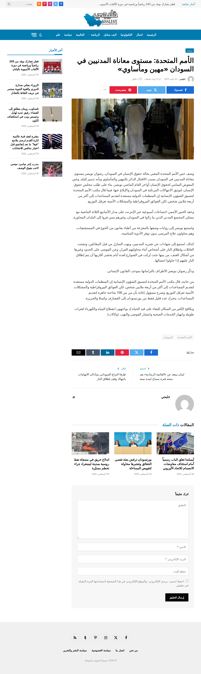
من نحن (133, 650)
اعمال (139, 34)
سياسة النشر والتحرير (75, 650)
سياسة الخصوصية (101, 650)
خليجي (182, 78)
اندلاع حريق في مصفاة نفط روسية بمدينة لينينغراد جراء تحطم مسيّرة (91, 463)
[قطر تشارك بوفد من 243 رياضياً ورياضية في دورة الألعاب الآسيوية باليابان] (52, 66)
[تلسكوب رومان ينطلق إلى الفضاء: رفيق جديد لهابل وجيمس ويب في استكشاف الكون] (52, 113)
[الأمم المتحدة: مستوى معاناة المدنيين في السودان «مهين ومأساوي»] (133, 129)
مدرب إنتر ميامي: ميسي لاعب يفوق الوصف (25, 166)
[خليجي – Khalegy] (100, 18)
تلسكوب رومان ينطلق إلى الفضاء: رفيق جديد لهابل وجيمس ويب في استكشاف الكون (23, 114)
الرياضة (95, 34)
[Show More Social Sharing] (105, 90)
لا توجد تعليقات (151, 78)
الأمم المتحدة (185, 337)
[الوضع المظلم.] (40, 34)
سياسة (68, 34)
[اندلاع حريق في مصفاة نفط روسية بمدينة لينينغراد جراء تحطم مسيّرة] (90, 443)
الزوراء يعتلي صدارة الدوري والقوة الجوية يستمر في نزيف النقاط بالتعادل (23, 89)
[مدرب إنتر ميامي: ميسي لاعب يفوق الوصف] (52, 169)
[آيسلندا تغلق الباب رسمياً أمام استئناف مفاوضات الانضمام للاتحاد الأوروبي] (175, 443)
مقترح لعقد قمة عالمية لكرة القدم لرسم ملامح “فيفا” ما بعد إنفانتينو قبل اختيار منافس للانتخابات (24, 142)
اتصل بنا (120, 650)
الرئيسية (151, 34)
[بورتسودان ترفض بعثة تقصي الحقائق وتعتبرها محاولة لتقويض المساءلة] (133, 443)
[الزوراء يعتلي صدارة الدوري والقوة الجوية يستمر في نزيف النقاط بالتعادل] (52, 90)
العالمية (80, 34)
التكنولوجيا (126, 34)
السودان (168, 337)
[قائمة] (34, 34)
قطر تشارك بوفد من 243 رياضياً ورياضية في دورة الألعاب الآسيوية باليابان (136, 4)
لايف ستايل (110, 34)
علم (58, 34)
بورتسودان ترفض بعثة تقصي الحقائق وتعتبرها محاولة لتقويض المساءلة (133, 463)
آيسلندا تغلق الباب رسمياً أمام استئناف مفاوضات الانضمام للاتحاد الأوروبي (178, 463)
